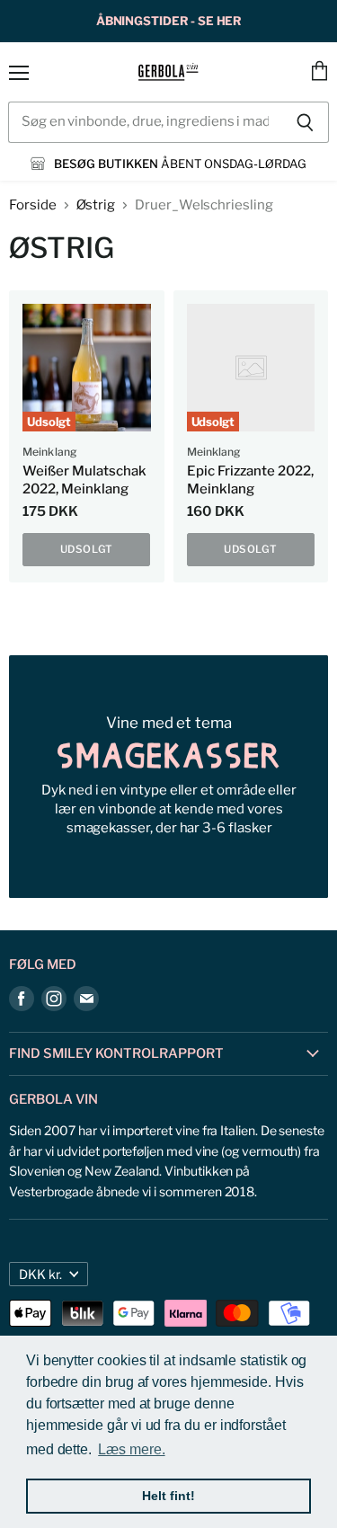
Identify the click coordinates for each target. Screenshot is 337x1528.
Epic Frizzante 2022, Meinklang (250, 480)
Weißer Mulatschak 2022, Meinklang (84, 480)
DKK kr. (40, 1274)
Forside (33, 205)
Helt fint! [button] (168, 1495)
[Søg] (305, 122)
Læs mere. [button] (131, 1449)
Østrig (96, 205)
